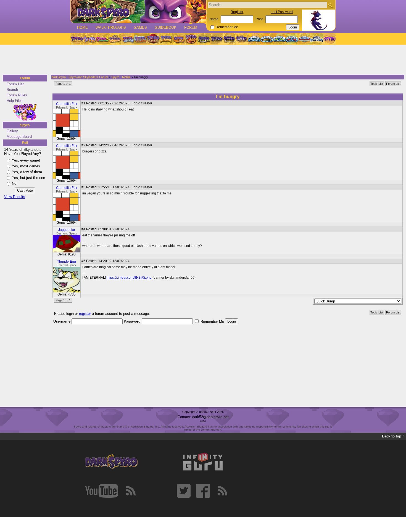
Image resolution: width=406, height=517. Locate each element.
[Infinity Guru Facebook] (203, 491)
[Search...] (330, 5)
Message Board (19, 136)
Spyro (25, 125)
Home (82, 27)
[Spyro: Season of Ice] (127, 38)
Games (140, 27)
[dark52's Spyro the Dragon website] (138, 11)
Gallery (12, 131)
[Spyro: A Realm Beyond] (329, 38)
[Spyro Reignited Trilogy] (76, 38)
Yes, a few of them (27, 172)
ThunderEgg (66, 261)
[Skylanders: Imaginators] (316, 38)
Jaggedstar (66, 230)
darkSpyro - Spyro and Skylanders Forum (80, 77)
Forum (190, 27)
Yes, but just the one (28, 178)
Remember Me (227, 27)
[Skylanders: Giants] (267, 38)
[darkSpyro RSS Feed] (131, 491)
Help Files (15, 101)
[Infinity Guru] (203, 462)
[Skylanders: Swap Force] (279, 38)
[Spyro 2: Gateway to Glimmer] (102, 38)
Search (12, 90)
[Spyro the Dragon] (89, 38)
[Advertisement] (201, 60)
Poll (25, 143)
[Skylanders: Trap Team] (292, 38)
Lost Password (282, 12)
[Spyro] (25, 112)
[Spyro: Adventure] (165, 38)
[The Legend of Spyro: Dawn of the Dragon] (242, 38)
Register (237, 12)
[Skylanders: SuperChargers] (304, 38)
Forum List (15, 84)
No (14, 183)
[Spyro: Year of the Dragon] (115, 38)
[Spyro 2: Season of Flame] (140, 38)
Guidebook (165, 27)
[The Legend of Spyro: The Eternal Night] (229, 38)
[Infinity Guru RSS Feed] (222, 491)
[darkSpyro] (111, 462)
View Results (14, 197)
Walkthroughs (111, 27)
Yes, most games (26, 166)
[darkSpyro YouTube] (101, 491)
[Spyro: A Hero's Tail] (191, 38)
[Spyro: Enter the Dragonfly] (153, 38)
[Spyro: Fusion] (178, 38)
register (85, 314)
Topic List (376, 83)
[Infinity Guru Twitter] (184, 491)
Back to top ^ (393, 436)
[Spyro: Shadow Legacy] (203, 38)
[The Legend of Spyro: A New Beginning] (216, 38)
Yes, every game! (26, 160)
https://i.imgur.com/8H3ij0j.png (129, 277)
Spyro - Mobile (121, 77)
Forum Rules (17, 95)
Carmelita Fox (66, 104)
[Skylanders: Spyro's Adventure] (254, 38)
